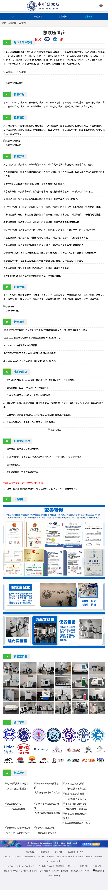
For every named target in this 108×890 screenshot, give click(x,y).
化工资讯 (71, 852)
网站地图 (84, 866)
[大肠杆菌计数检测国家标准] (47, 808)
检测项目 (38, 16)
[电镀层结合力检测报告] (74, 804)
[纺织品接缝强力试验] (73, 783)
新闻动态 (63, 16)
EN (81, 852)
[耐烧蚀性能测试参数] (44, 828)
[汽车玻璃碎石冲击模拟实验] (47, 787)
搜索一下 (88, 16)
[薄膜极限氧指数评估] (73, 794)
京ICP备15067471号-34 (79, 871)
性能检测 (22, 23)
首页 (12, 16)
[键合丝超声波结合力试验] (17, 828)
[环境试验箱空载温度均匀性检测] (76, 818)
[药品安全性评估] (13, 804)
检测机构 (60, 866)
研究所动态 (44, 852)
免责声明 (97, 866)
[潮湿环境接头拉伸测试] (16, 783)
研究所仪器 (30, 852)
